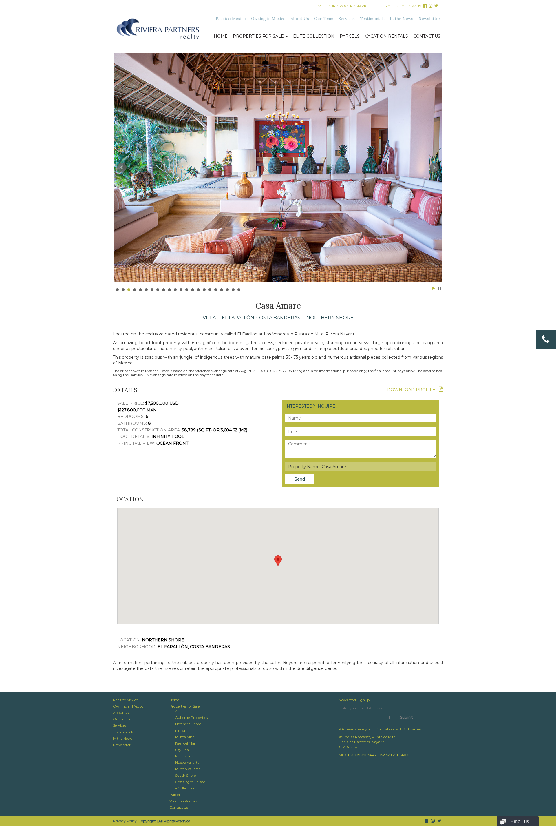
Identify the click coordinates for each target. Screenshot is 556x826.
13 (186, 289)
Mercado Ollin (384, 6)
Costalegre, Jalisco (190, 782)
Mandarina (184, 756)
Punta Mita (184, 737)
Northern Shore (188, 724)
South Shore (185, 775)
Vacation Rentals (386, 36)
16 (204, 289)
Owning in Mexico (268, 18)
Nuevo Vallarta (187, 762)
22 (238, 289)
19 (221, 289)
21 (233, 289)
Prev (122, 167)
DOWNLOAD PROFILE (413, 389)
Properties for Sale (259, 36)
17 (210, 289)
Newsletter (429, 18)
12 (181, 289)
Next (434, 167)
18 (215, 289)
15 (198, 289)
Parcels (350, 36)
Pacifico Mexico (231, 18)
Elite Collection (313, 36)
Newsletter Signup (354, 700)
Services (347, 18)
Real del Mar (185, 743)
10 (169, 289)
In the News (401, 18)
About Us (300, 18)
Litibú (180, 730)
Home (221, 36)
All (177, 711)
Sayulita (182, 749)
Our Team (323, 18)
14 (192, 289)
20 (227, 289)
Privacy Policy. (125, 821)
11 (175, 289)
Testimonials (372, 18)
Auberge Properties (191, 717)
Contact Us (426, 36)
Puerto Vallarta (187, 769)
